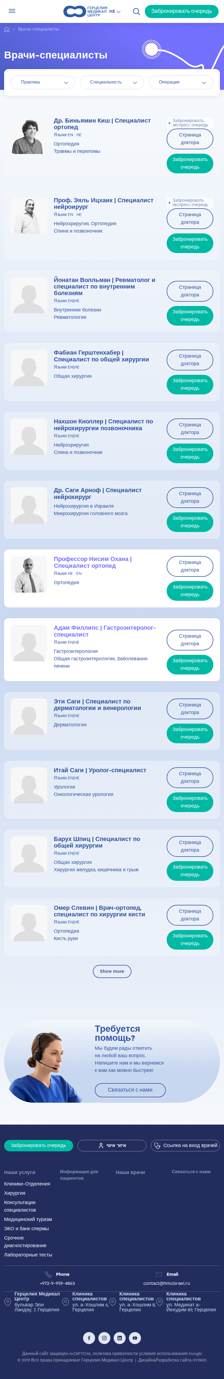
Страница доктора (190, 139)
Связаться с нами (130, 1090)
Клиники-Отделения (27, 1184)
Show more (112, 971)
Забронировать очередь (181, 11)
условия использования (163, 1353)
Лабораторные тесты (28, 1255)
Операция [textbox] (169, 82)
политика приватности (115, 1353)
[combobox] (43, 82)
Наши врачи (130, 1173)
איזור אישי (116, 1146)
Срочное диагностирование (25, 1242)
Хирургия (14, 1193)
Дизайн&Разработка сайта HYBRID (172, 1360)
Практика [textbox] (30, 82)
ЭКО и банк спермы (26, 1229)
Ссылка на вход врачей (190, 1146)
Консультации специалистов (20, 1206)
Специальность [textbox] (106, 82)
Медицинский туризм (28, 1220)
